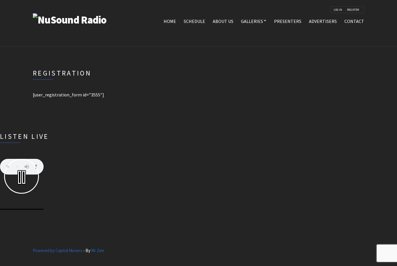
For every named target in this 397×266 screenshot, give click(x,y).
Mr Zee (97, 250)
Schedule (194, 21)
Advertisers (323, 21)
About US (223, 21)
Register (353, 9)
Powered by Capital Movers (57, 250)
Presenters (287, 21)
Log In (338, 9)
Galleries (252, 21)
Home (170, 21)
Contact (354, 21)
